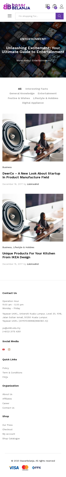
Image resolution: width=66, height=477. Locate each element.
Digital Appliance (33, 102)
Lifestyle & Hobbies (45, 98)
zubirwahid (33, 184)
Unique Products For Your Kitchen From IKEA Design (28, 255)
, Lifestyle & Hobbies (23, 247)
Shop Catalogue (11, 438)
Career (5, 403)
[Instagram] (9, 350)
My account (8, 434)
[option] (33, 50)
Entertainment (47, 93)
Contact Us (8, 407)
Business (7, 167)
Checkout (7, 429)
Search (60, 16)
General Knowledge (22, 93)
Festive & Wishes (19, 98)
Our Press (7, 425)
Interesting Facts (36, 88)
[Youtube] (3, 349)
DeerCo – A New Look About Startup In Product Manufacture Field (31, 175)
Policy (5, 368)
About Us (7, 394)
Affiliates (7, 398)
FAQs (5, 377)
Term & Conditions (12, 372)
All (19, 88)
